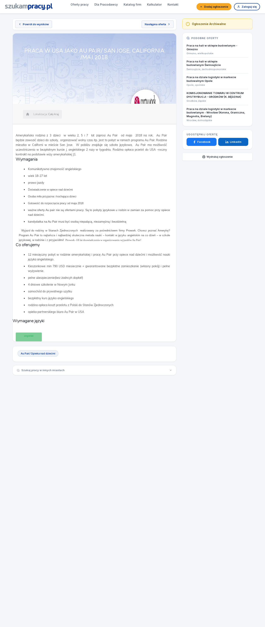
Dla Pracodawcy (106, 4)
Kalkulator (154, 4)
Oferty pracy (80, 4)
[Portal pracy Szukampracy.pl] (29, 6)
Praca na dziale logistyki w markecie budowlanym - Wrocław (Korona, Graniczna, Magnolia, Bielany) (216, 112)
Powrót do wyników (36, 24)
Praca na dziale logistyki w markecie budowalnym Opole (211, 79)
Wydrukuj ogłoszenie (220, 156)
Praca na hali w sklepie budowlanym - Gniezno (212, 47)
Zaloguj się (249, 6)
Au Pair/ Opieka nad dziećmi (38, 353)
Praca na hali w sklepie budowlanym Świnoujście (204, 63)
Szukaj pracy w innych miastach (43, 370)
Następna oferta (155, 24)
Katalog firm (132, 4)
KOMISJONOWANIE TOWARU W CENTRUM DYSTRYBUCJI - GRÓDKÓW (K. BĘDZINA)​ (215, 94)
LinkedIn (235, 142)
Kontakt (172, 4)
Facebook (204, 142)
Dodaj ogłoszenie (216, 6)
